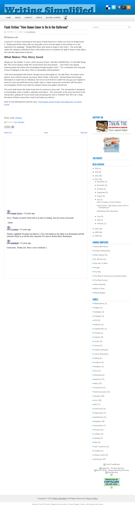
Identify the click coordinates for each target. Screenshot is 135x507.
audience (97, 325)
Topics (39, 18)
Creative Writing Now (102, 251)
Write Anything (99, 284)
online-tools (98, 409)
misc (96, 400)
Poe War (97, 272)
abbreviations (99, 303)
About (18, 18)
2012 (96, 176)
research (97, 430)
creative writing (100, 350)
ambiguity (98, 312)
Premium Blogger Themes (76, 504)
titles (96, 442)
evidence (97, 362)
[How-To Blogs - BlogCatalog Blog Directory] (111, 470)
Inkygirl (97, 268)
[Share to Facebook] (13, 127)
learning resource (100, 392)
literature (21, 122)
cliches (97, 341)
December (101, 182)
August (99, 196)
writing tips (98, 459)
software (97, 434)
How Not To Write (100, 263)
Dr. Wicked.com (100, 259)
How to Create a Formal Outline (109, 202)
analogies (97, 316)
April (98, 220)
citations (97, 337)
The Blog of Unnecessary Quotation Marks (110, 276)
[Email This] (5, 127)
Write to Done (99, 289)
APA (96, 320)
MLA (96, 404)
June (99, 216)
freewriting (98, 375)
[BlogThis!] (8, 127)
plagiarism (98, 421)
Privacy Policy (92, 498)
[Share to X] (10, 127)
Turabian (97, 451)
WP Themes (46, 504)
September (101, 192)
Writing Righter (99, 293)
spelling (97, 438)
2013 (96, 172)
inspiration (98, 388)
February (100, 224)
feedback (97, 367)
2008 (96, 236)
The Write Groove (101, 280)
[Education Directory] (111, 472)
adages (97, 308)
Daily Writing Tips (101, 255)
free (15, 122)
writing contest (99, 455)
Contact (28, 18)
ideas (96, 383)
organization (98, 413)
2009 (96, 232)
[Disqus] (46, 172)
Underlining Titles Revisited (107, 211)
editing (96, 358)
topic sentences (100, 447)
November (101, 185)
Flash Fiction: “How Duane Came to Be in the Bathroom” (36, 27)
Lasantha (64, 504)
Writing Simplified (59, 498)
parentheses (98, 417)
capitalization (99, 329)
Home (8, 18)
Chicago (97, 333)
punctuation (98, 426)
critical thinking (100, 354)
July (98, 200)
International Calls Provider (94, 504)
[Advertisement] (103, 73)
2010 (96, 229)
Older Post (83, 132)
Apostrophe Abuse (101, 247)
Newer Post (8, 132)
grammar (97, 379)
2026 (96, 169)
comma (97, 346)
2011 (96, 179)
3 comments (31, 32)
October (100, 189)
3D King (18, 118)
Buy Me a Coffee (53, 18)
